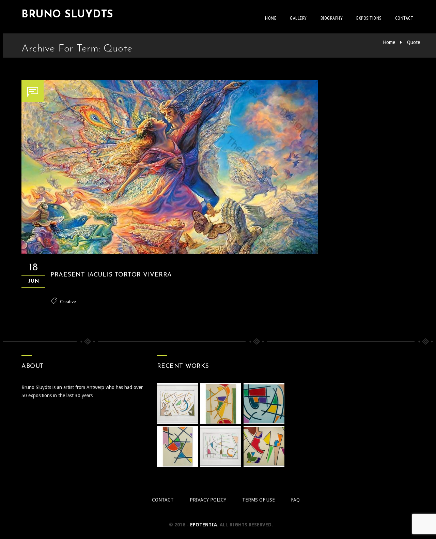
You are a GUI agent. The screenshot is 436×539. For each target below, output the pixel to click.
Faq (295, 500)
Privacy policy (208, 500)
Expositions (369, 18)
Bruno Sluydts (67, 15)
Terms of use (258, 500)
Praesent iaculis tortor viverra (111, 275)
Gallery (298, 18)
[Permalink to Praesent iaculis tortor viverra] (169, 252)
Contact (404, 18)
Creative (68, 301)
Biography (332, 18)
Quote (413, 42)
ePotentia (203, 524)
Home (270, 18)
